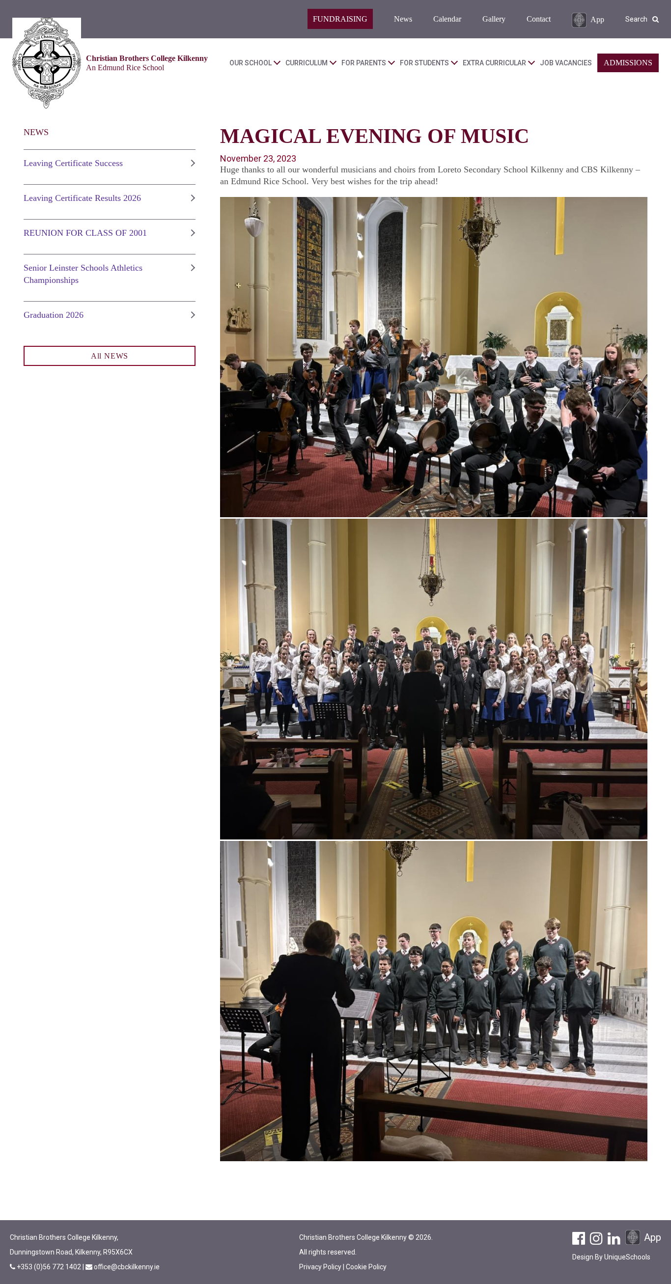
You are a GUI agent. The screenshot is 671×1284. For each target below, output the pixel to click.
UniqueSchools (627, 1257)
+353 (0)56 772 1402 (50, 1267)
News (403, 19)
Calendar (447, 19)
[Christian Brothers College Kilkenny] (46, 63)
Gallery (493, 19)
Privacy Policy (320, 1267)
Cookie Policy (366, 1267)
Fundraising (340, 19)
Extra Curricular (494, 63)
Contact (539, 19)
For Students (424, 63)
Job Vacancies (566, 63)
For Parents (363, 63)
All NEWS (109, 356)
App (597, 19)
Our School (250, 63)
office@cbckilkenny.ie (127, 1267)
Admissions (628, 62)
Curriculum (306, 63)
